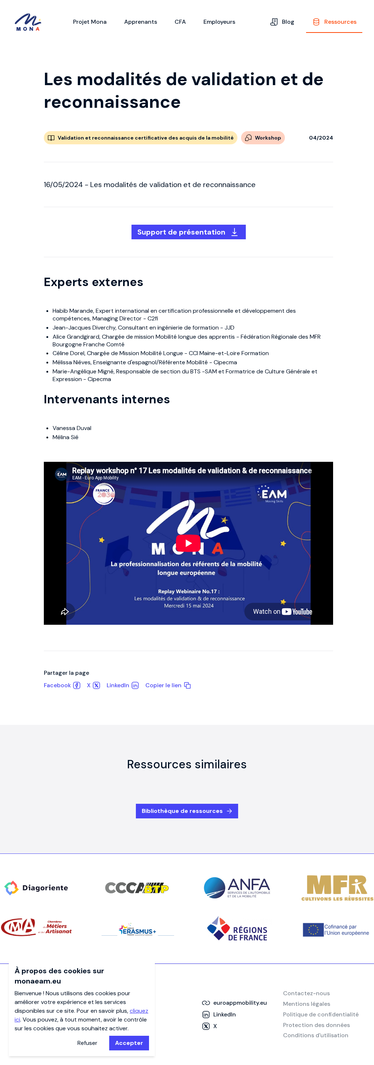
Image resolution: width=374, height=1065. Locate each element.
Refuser (87, 1043)
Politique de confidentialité (321, 1014)
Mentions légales (306, 1004)
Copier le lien (163, 685)
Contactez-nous (306, 993)
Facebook (57, 685)
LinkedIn (118, 685)
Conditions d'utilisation (315, 1035)
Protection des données (316, 1025)
